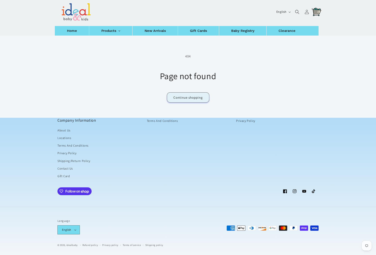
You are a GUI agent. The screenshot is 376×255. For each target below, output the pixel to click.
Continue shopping (188, 97)
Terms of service (132, 244)
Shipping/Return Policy (73, 161)
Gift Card (63, 176)
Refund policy (90, 244)
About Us (63, 130)
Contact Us (65, 168)
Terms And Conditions (73, 145)
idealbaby (72, 245)
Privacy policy (110, 244)
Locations (64, 138)
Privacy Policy (66, 153)
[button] (297, 12)
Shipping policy (154, 244)
